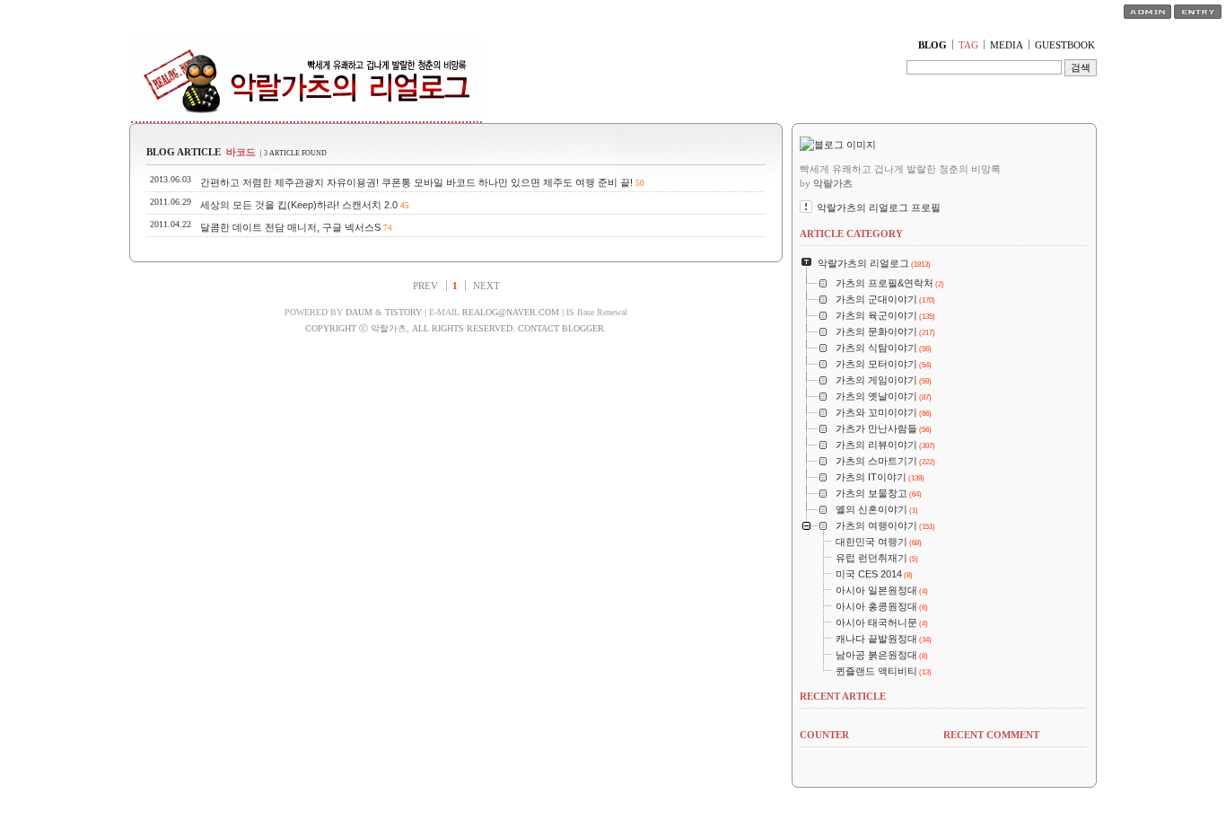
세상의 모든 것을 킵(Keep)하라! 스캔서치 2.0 (299, 204)
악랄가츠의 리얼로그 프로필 (879, 207)
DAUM (359, 312)
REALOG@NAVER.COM (510, 312)
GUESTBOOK (1065, 45)
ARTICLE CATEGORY (851, 233)
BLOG (932, 45)
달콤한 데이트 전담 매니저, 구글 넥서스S (290, 227)
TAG (968, 45)
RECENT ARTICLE (843, 696)
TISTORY (403, 312)
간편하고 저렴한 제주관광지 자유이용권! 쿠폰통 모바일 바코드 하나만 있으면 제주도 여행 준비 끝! (416, 182)
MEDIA (1006, 45)
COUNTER (824, 734)
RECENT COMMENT (991, 734)
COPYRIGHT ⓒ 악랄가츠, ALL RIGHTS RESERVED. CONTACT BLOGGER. (456, 328)
